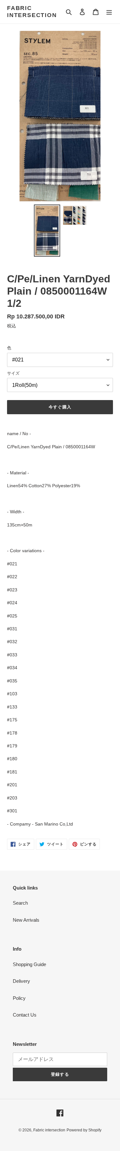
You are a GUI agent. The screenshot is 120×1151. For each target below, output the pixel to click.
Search (20, 903)
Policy (19, 998)
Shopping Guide (29, 964)
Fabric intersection (32, 11)
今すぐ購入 (60, 407)
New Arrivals (26, 920)
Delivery (21, 981)
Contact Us (24, 1015)
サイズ (13, 373)
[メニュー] (109, 12)
